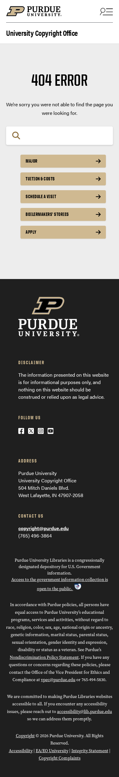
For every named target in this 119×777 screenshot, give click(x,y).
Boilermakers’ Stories (47, 214)
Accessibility (21, 751)
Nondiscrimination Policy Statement (44, 657)
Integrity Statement (89, 751)
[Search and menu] (105, 11)
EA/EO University (52, 751)
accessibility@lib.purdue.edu (84, 712)
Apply (31, 232)
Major (32, 161)
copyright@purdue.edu (43, 528)
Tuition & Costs (40, 179)
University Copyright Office (42, 32)
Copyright (25, 736)
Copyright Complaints (60, 758)
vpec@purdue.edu (58, 680)
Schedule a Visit (41, 196)
